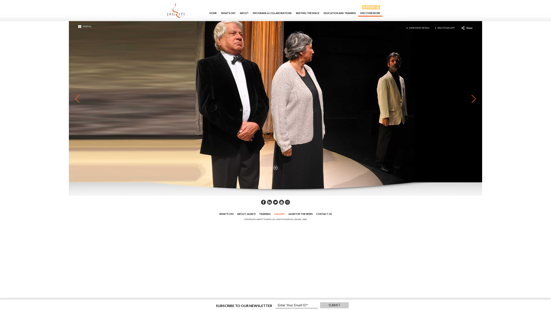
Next (471, 99)
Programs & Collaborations (272, 13)
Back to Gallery (446, 28)
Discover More (370, 13)
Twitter (275, 202)
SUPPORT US (371, 7)
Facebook (263, 202)
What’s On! (228, 13)
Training (265, 213)
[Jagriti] (176, 10)
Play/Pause (275, 167)
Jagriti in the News (300, 213)
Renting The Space (307, 13)
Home (213, 13)
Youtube (282, 202)
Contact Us (324, 213)
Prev (79, 99)
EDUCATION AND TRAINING (340, 13)
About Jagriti (246, 213)
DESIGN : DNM (300, 219)
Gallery (279, 213)
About (244, 13)
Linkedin (269, 202)
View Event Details (419, 28)
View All (87, 26)
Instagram (288, 202)
